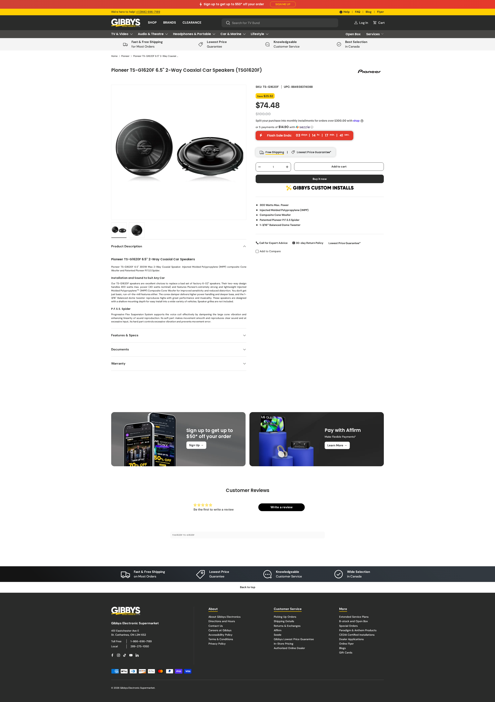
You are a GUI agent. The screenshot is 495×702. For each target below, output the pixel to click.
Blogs (342, 648)
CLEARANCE (192, 22)
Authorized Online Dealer (289, 648)
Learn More (337, 445)
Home (114, 56)
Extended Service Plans (354, 616)
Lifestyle (257, 34)
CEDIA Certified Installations (357, 634)
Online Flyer (346, 643)
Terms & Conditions (220, 639)
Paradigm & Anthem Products (357, 630)
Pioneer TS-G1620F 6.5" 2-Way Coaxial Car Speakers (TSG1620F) (156, 56)
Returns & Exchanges (287, 625)
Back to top (247, 587)
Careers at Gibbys (219, 630)
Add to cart (338, 166)
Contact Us (215, 625)
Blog (369, 12)
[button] (378, 22)
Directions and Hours (221, 621)
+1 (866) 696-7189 (148, 12)
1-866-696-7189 (141, 641)
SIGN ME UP (282, 4)
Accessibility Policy (220, 634)
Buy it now (320, 178)
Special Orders (348, 625)
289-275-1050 (140, 646)
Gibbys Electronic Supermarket (137, 687)
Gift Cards (345, 652)
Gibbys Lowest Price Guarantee (294, 639)
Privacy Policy (217, 643)
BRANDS (169, 22)
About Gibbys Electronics (224, 616)
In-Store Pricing (283, 643)
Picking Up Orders (285, 616)
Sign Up (196, 445)
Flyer (380, 12)
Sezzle (277, 634)
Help (346, 12)
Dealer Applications (351, 639)
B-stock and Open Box (353, 621)
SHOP (152, 22)
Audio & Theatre (151, 34)
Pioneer (125, 56)
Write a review (282, 507)
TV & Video (119, 34)
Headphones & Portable (192, 34)
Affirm (277, 630)
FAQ (357, 12)
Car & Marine (230, 34)
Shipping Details (284, 621)
